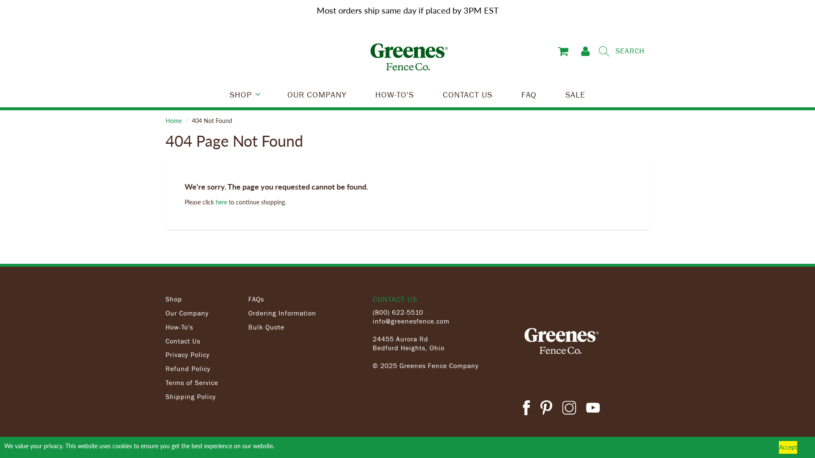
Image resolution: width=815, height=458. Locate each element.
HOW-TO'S (394, 94)
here (221, 202)
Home (174, 120)
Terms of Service (192, 382)
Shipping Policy (191, 396)
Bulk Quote (266, 327)
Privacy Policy (188, 354)
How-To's (179, 327)
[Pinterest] (546, 409)
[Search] (604, 51)
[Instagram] (569, 409)
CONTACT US (467, 94)
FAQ (529, 94)
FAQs (256, 299)
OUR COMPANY (316, 94)
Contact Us (183, 341)
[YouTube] (593, 409)
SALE (575, 94)
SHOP (241, 94)
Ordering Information (282, 313)
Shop (174, 299)
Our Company (187, 313)
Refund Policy (188, 368)
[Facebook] (526, 409)
